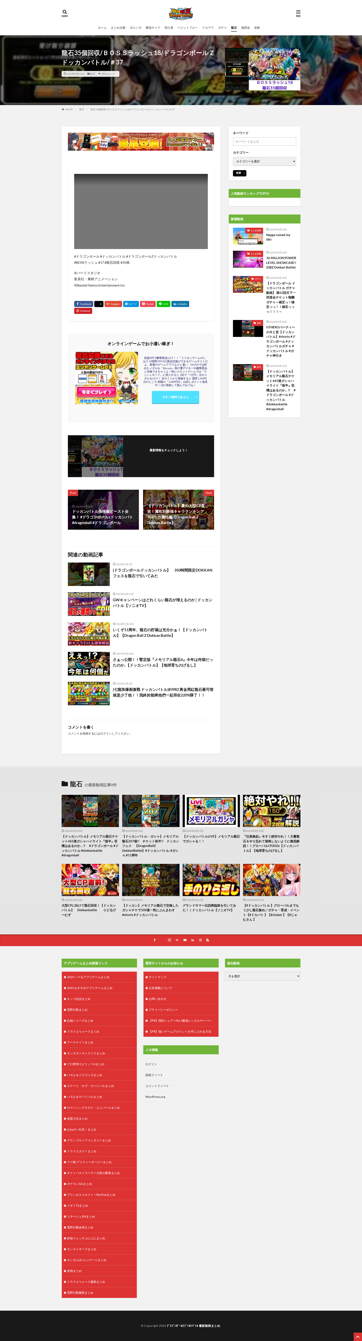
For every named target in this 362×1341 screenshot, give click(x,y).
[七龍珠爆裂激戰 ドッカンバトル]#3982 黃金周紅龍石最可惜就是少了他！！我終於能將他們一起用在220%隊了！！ (163, 692)
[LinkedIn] (180, 304)
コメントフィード (157, 1086)
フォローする (168, 455)
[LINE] (163, 304)
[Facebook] (83, 304)
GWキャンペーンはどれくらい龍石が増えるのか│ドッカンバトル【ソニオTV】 (162, 602)
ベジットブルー (187, 27)
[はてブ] (131, 304)
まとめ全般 (118, 27)
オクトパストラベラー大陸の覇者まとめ (93, 1173)
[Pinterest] (83, 311)
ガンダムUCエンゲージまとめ (86, 1260)
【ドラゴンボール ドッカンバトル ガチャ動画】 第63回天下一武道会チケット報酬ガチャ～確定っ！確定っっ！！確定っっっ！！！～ (281, 297)
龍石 (234, 27)
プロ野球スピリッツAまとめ (85, 1064)
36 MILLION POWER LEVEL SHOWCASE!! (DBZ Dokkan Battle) (281, 262)
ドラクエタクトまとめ (81, 1151)
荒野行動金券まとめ (80, 1227)
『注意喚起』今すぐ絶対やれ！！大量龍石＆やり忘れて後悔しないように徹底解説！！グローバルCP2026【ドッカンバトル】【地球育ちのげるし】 (271, 843)
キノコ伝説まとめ (78, 999)
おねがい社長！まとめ (81, 1129)
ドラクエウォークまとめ (83, 1031)
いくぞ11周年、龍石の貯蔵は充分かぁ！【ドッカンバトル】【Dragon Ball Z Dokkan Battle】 (160, 632)
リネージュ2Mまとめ (81, 1216)
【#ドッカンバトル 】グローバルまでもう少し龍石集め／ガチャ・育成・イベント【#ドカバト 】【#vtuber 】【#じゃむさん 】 (271, 912)
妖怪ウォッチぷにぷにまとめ (86, 1238)
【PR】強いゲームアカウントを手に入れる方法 (180, 1031)
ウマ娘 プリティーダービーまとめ (89, 1162)
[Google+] (113, 304)
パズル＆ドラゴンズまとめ (84, 1075)
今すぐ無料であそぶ (175, 397)
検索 (238, 172)
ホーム (102, 27)
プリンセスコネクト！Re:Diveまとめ (91, 1194)
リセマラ (208, 27)
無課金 (245, 27)
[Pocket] (148, 304)
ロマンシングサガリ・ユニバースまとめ (93, 1107)
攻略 (257, 27)
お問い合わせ (157, 999)
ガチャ (222, 27)
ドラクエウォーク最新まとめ (86, 1281)
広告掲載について (160, 988)
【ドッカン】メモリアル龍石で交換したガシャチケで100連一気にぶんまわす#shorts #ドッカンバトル (150, 910)
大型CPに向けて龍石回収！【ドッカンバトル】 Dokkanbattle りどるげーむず (89, 910)
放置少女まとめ (77, 1118)
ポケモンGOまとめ (79, 1184)
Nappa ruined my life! (278, 237)
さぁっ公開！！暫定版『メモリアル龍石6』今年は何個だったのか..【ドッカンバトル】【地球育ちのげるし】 (163, 662)
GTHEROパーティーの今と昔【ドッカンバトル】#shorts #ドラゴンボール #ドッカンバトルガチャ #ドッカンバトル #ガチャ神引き (281, 341)
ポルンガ (135, 27)
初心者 (168, 27)
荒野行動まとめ (77, 1009)
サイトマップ (157, 977)
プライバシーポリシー (163, 1009)
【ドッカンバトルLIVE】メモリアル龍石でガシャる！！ (211, 838)
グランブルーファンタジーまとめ (89, 1140)
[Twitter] (98, 304)
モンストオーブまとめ (81, 1249)
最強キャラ (153, 27)
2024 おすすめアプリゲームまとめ (89, 988)
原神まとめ (74, 1271)
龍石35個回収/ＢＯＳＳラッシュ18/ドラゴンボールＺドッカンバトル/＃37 (132, 109)
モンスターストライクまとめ (86, 1053)
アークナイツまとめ (80, 1042)
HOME (69, 109)
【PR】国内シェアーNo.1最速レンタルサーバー (180, 1020)
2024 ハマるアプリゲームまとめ (88, 977)
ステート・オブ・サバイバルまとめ (90, 1086)
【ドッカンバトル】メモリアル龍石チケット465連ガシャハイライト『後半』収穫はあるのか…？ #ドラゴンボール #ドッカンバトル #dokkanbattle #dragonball (281, 390)
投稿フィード (154, 1075)
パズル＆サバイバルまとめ (84, 1096)
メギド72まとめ (77, 1205)
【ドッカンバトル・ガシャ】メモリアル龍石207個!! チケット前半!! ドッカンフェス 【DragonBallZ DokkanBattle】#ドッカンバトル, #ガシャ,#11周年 (150, 845)
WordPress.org (155, 1096)
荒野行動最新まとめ (80, 1292)
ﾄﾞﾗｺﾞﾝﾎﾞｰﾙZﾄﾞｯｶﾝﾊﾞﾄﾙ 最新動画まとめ (193, 1325)
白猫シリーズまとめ (80, 1020)
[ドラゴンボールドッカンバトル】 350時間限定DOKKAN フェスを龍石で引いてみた (162, 573)
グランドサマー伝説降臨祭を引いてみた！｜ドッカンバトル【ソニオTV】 (209, 907)
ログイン (106, 733)
